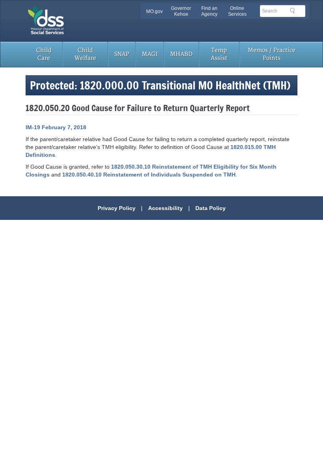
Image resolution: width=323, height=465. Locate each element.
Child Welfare (85, 54)
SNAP (121, 54)
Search (294, 12)
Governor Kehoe (181, 11)
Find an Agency (209, 11)
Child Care (44, 54)
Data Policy (210, 208)
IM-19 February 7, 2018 (56, 127)
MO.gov (154, 11)
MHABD (181, 54)
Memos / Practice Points (271, 54)
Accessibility (165, 208)
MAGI (150, 54)
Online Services (237, 11)
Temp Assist (219, 54)
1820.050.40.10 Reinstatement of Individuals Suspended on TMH (149, 174)
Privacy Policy (117, 208)
